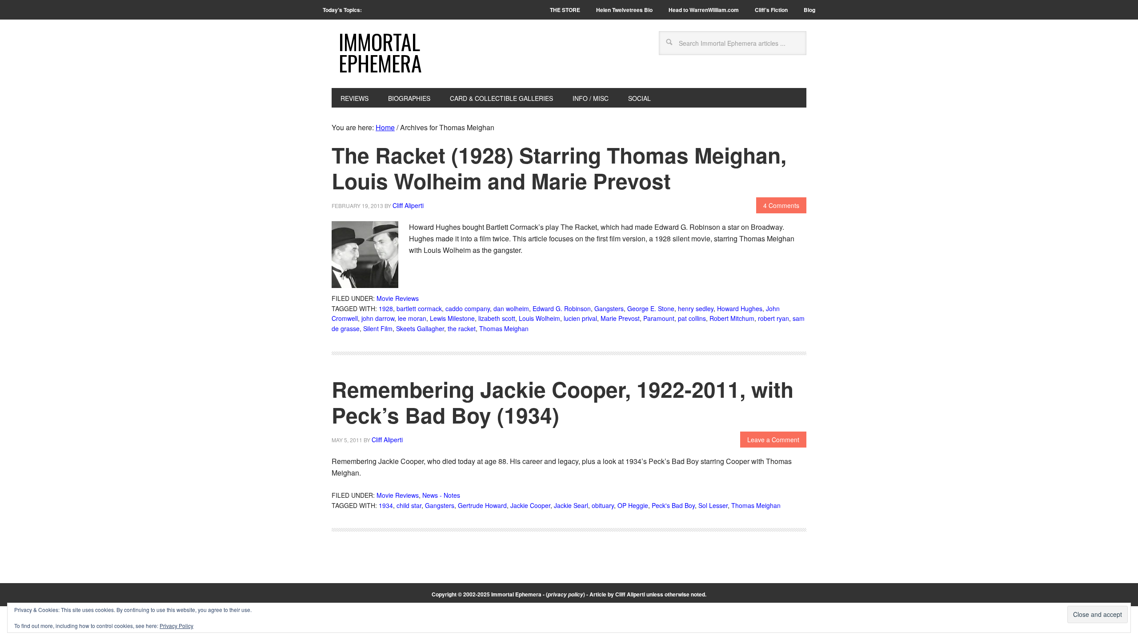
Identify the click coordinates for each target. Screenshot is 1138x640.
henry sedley (695, 308)
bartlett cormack (419, 308)
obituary (603, 505)
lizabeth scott (496, 318)
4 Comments (781, 205)
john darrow (377, 318)
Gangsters (609, 308)
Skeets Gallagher (420, 328)
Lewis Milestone (452, 318)
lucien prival (580, 318)
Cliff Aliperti (630, 594)
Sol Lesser (713, 505)
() (565, 594)
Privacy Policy (176, 625)
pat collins (692, 318)
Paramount (658, 318)
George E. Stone (650, 308)
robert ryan (773, 318)
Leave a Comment (773, 439)
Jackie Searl (571, 505)
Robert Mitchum (731, 318)
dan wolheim (511, 308)
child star (409, 505)
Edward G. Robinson (562, 308)
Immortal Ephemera (380, 52)
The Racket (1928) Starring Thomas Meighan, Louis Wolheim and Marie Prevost (559, 168)
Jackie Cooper (530, 505)
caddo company (467, 308)
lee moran (412, 318)
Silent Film (378, 328)
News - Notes (441, 495)
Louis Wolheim (539, 318)
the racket (462, 328)
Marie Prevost (620, 318)
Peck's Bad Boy (673, 505)
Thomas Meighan (504, 328)
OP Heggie (632, 505)
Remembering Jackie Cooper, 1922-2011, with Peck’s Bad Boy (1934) (562, 402)
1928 (386, 308)
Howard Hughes (739, 308)
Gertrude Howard (482, 505)
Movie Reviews (398, 298)
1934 (386, 505)
